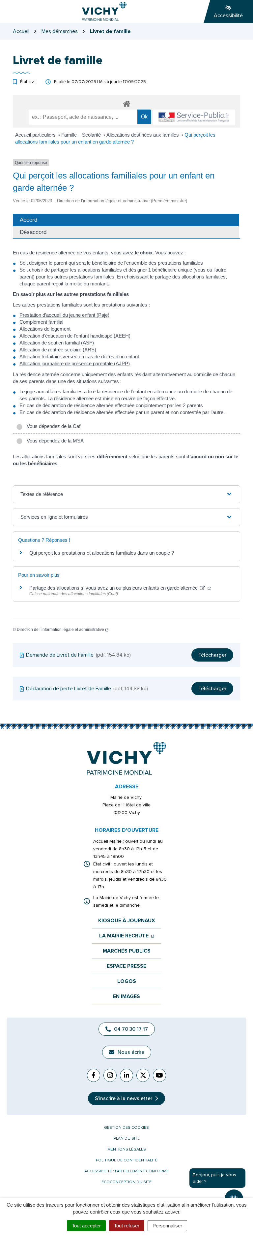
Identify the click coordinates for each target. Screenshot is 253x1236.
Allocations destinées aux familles (143, 135)
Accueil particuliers (36, 135)
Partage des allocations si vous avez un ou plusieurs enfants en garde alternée (120, 588)
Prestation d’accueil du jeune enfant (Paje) (64, 315)
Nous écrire (131, 1052)
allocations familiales (100, 270)
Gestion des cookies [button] (126, 1127)
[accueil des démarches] (126, 102)
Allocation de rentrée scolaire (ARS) (57, 349)
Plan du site (127, 1138)
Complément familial (41, 322)
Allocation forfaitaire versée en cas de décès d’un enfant (79, 356)
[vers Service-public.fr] (194, 118)
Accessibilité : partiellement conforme (126, 1171)
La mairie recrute (126, 936)
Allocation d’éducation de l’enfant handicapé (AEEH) (74, 336)
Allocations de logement (44, 329)
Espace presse (126, 966)
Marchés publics (127, 951)
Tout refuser (126, 1225)
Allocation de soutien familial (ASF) (56, 342)
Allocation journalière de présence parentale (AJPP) (74, 363)
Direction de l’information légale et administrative (62, 629)
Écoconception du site (126, 1182)
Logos (126, 981)
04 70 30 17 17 (131, 1029)
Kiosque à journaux (126, 921)
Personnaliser (167, 1225)
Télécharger (212, 655)
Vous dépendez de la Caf (52, 426)
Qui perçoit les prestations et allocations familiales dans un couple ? (101, 553)
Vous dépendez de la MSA (54, 440)
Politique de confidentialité (126, 1160)
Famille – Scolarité (81, 135)
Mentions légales (126, 1149)
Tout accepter (86, 1225)
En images (126, 996)
